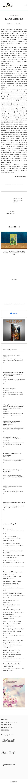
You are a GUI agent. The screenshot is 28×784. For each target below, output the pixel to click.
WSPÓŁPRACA (6, 725)
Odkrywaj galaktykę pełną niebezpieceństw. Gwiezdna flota (12, 438)
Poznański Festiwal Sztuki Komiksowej (14, 502)
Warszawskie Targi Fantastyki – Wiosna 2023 (12, 470)
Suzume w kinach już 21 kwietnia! (12, 486)
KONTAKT (4, 719)
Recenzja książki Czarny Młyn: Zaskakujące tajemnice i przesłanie (13, 631)
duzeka (14, 15)
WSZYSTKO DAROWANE (11, 543)
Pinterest (20, 184)
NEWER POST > (11, 211)
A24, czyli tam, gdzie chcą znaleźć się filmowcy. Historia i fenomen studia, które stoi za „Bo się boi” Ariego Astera (13, 407)
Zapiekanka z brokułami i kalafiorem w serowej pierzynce (12, 584)
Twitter (14, 184)
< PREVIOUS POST (17, 198)
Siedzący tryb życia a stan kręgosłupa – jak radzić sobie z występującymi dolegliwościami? (13, 374)
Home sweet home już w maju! (11, 355)
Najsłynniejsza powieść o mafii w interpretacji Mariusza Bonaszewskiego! (12, 422)
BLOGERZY (5, 730)
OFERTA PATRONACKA (9, 722)
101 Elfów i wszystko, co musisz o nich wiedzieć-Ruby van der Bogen (13, 612)
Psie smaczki (7, 529)
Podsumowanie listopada (12, 593)
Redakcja (10, 23)
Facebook (8, 184)
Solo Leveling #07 (9, 536)
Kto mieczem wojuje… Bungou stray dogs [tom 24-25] (13, 562)
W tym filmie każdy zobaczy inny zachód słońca (12, 454)
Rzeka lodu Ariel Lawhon (12, 622)
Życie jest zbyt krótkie (17, 201)
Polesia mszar (10, 213)
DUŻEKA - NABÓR (7, 727)
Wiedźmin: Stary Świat (9, 388)
